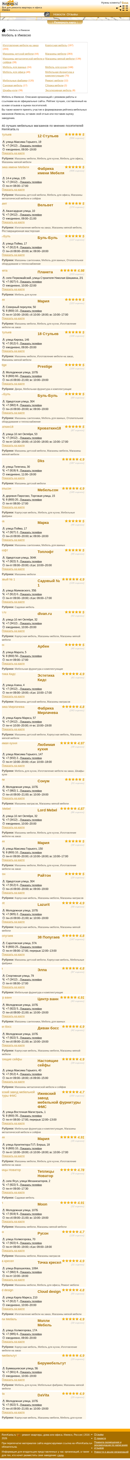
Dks (41, 461)
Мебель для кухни (56, 67)
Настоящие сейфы (48, 1063)
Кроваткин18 (49, 428)
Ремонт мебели (54, 80)
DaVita (43, 1395)
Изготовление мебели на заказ (21, 45)
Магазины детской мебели (18, 53)
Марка (43, 523)
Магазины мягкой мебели (60, 58)
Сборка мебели (54, 85)
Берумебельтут (52, 1363)
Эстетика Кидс (46, 677)
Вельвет (45, 205)
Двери (18, 389)
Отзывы (72, 14)
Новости (59, 14)
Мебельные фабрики (15, 80)
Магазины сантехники (27, 260)
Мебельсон (48, 490)
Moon (42, 1204)
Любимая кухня (46, 747)
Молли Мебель (45, 1323)
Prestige (45, 366)
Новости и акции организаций (111, 1451)
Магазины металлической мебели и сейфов (40, 1087)
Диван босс (48, 1028)
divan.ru (45, 614)
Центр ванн (48, 999)
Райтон (44, 875)
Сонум (43, 781)
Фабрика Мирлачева (48, 710)
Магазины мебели (55, 53)
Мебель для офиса (14, 72)
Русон (43, 1233)
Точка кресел (49, 1262)
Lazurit (44, 904)
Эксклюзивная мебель (58, 90)
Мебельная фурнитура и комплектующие (47, 389)
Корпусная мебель (56, 45)
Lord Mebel (47, 810)
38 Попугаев (49, 937)
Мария (43, 301)
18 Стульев (48, 334)
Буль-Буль (48, 238)
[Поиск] (47, 14)
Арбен (43, 646)
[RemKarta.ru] (16, 3)
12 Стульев (48, 136)
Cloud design (49, 1291)
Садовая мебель (12, 85)
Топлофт (46, 552)
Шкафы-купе (10, 90)
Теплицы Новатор (46, 1173)
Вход (125, 2)
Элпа (42, 970)
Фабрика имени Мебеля (51, 171)
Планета (45, 272)
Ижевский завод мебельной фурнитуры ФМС (59, 1100)
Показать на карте (13, 153)
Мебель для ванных (14, 67)
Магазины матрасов (58, 701)
